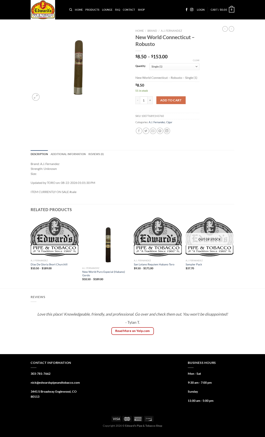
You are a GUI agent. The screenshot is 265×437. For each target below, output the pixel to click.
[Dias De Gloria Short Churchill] (55, 237)
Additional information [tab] (68, 154)
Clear (196, 60)
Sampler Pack (194, 264)
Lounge (107, 9)
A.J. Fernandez (171, 30)
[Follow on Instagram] (191, 9)
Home (79, 9)
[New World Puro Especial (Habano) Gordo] (106, 241)
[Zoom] (36, 97)
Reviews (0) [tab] (96, 154)
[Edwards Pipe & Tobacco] (47, 9)
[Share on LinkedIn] (167, 131)
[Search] (70, 9)
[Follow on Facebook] (186, 9)
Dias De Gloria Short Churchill (49, 264)
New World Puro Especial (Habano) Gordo (103, 273)
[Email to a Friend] (153, 131)
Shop (141, 9)
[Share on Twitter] (146, 131)
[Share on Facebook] (139, 131)
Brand (152, 30)
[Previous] (31, 252)
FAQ (117, 9)
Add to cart (171, 100)
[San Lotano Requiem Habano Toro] (158, 237)
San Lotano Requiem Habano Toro (154, 264)
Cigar (169, 122)
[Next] (233, 252)
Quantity (140, 66)
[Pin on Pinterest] (160, 131)
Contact (129, 9)
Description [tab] (39, 154)
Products (92, 9)
